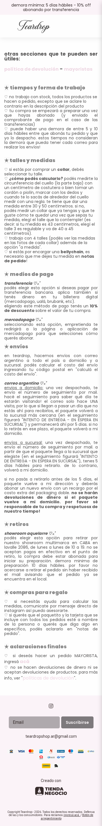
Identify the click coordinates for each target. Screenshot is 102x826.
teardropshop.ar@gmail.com (51, 736)
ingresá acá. (71, 815)
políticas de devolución (48, 678)
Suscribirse (77, 722)
